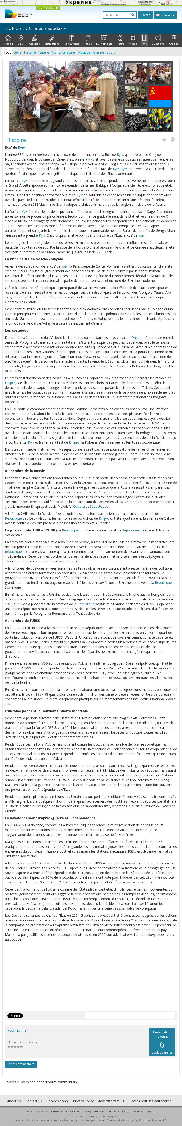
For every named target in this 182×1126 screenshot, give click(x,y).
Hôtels (88, 43)
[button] (18, 96)
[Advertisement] (91, 977)
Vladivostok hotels (79, 1111)
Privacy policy (83, 1101)
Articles (173, 43)
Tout (7, 52)
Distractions (51, 43)
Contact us (33, 1101)
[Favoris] (165, 140)
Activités (34, 43)
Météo (133, 43)
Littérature (67, 52)
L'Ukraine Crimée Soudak (34, 28)
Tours (120, 43)
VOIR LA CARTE (48, 7)
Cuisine (98, 52)
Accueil (8, 43)
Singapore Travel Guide (54, 1111)
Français (166, 15)
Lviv (33, 523)
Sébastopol (98, 506)
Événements (104, 43)
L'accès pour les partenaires (150, 1101)
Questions (157, 43)
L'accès (145, 15)
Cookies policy (57, 1101)
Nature (43, 52)
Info (144, 43)
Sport (111, 52)
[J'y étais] (174, 140)
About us (14, 1101)
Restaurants (71, 43)
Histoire (30, 52)
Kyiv (21, 147)
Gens (17, 52)
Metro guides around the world (139, 1111)
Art (54, 52)
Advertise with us (111, 1101)
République (17, 352)
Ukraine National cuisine (105, 1111)
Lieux (21, 43)
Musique (84, 52)
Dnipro (136, 337)
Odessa (79, 506)
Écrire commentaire (21, 1064)
